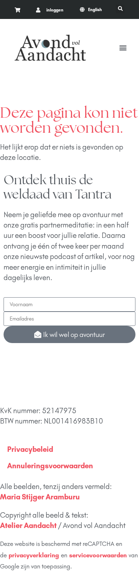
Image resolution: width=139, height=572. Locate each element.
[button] (120, 9)
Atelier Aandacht (28, 525)
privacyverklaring (34, 555)
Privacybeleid (30, 449)
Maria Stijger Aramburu (40, 496)
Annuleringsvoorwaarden (50, 465)
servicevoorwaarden (98, 555)
